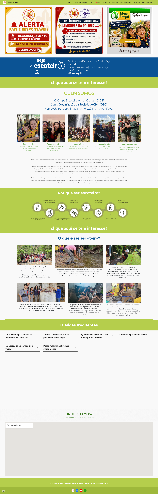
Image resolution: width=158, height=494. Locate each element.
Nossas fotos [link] (124, 3)
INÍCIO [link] (70, 3)
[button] (156, 2)
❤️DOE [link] (97, 3)
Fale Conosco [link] (146, 3)
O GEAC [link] (105, 3)
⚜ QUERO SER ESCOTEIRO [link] (84, 3)
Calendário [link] (136, 3)
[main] (91, 67)
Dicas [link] (114, 3)
